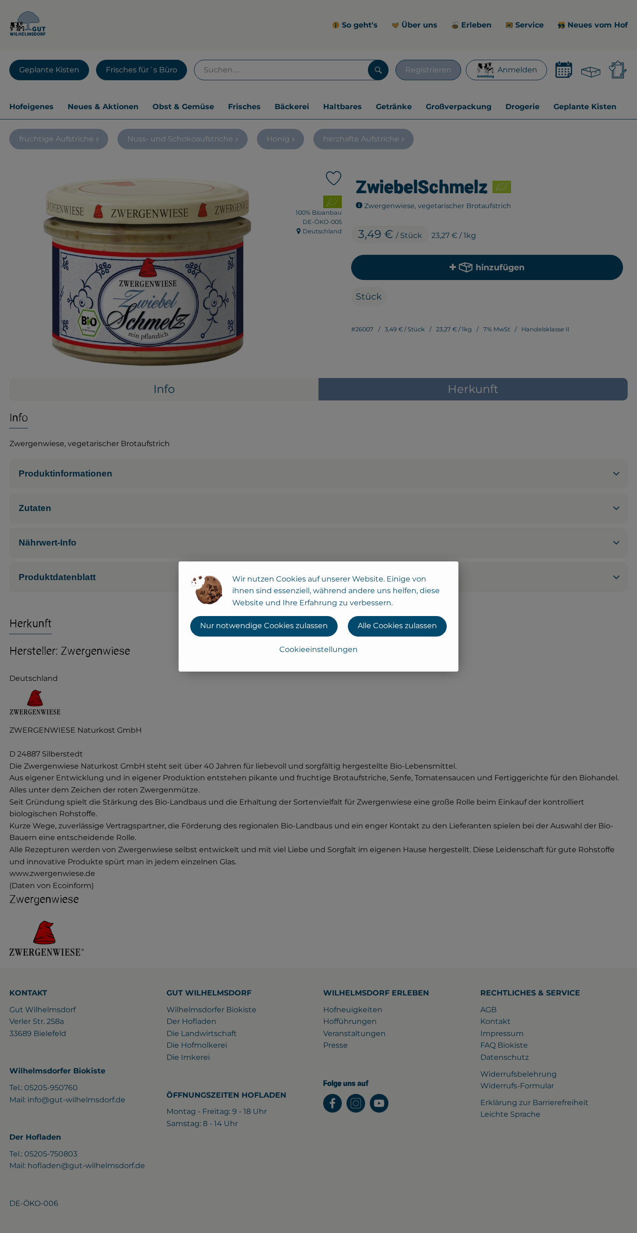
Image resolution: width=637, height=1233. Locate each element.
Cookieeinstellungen (318, 649)
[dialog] (318, 616)
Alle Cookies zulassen (397, 625)
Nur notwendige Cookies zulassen (264, 625)
